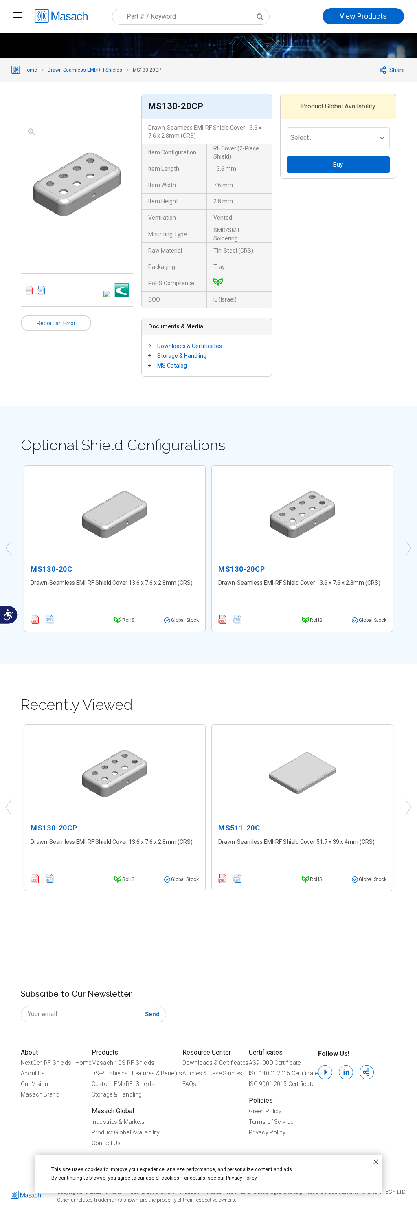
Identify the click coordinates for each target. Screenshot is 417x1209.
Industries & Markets (118, 1122)
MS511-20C (239, 828)
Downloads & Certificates (189, 346)
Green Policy (265, 1111)
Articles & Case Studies (212, 1073)
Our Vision (34, 1084)
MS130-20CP (241, 569)
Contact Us (106, 1143)
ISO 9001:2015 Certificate (281, 1084)
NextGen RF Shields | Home (56, 1062)
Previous (8, 548)
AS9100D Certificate (275, 1062)
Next (408, 548)
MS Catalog (172, 365)
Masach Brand (40, 1094)
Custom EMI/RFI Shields (123, 1084)
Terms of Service (271, 1122)
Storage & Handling (181, 355)
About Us (33, 1073)
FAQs (189, 1084)
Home (30, 70)
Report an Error (56, 323)
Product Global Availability (126, 1132)
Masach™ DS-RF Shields (123, 1062)
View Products (363, 16)
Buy (338, 164)
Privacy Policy (267, 1132)
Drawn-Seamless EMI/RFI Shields (85, 70)
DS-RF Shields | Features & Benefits (137, 1073)
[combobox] (191, 17)
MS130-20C (51, 569)
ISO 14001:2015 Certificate (283, 1073)
